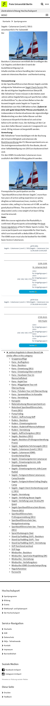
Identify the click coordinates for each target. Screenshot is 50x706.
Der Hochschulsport (12, 613)
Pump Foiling (17, 413)
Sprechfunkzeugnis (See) (22, 533)
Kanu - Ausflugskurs (20, 362)
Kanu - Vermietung (20, 397)
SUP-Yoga (16, 549)
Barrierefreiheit (10, 653)
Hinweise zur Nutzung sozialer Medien (15, 679)
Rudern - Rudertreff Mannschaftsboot (28, 426)
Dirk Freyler (42, 321)
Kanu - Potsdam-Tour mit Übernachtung (29, 391)
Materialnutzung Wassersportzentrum (29, 404)
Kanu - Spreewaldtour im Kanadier (27, 394)
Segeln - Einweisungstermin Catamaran (29, 458)
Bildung (7, 600)
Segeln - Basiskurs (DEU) (22, 436)
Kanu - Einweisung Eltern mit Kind (27, 371)
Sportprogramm (20, 21)
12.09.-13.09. (42, 263)
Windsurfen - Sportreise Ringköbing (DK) (29, 555)
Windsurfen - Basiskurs (22, 552)
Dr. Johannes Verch (40, 267)
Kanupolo (16, 400)
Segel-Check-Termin (34, 87)
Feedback (8, 696)
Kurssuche (16, 571)
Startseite (6, 21)
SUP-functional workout (22, 546)
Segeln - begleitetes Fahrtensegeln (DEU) (29, 446)
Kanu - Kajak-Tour (19, 381)
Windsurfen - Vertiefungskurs (24, 562)
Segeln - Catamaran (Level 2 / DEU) (27, 449)
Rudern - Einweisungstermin (24, 423)
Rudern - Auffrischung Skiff (23, 416)
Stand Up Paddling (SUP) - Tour (25, 539)
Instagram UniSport (13, 674)
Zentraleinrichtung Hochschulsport (19, 10)
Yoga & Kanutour (19, 568)
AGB (5, 633)
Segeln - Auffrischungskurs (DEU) (26, 433)
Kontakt (7, 645)
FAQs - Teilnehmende (12, 641)
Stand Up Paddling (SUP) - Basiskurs (28, 536)
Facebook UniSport (13, 670)
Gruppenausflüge (19, 358)
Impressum (8, 649)
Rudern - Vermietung (21, 429)
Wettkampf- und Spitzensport (15, 608)
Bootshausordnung (10, 142)
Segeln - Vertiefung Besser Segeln (26, 497)
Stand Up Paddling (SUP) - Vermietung (29, 542)
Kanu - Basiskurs (19, 365)
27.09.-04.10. (42, 317)
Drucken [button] (7, 692)
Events (6, 604)
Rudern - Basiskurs (20, 420)
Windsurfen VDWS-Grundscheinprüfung (29, 565)
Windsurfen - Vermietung (23, 558)
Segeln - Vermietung (20, 494)
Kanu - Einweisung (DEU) (22, 368)
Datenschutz (9, 637)
